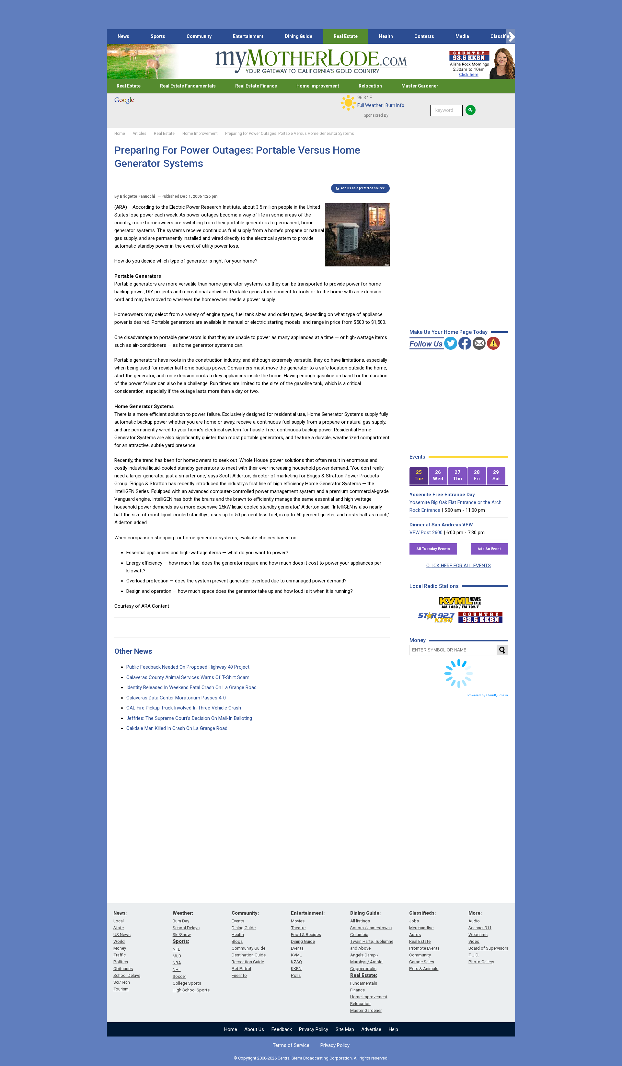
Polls (296, 975)
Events (238, 921)
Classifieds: (422, 913)
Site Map (345, 1029)
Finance (357, 990)
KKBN (296, 968)
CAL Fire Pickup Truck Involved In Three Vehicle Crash (183, 708)
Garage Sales (421, 961)
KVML (296, 955)
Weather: (183, 913)
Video (473, 941)
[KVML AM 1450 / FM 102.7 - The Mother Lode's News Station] (460, 601)
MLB (177, 956)
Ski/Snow (182, 934)
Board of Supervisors (488, 948)
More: (475, 913)
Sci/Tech (121, 982)
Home (230, 1029)
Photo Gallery (481, 961)
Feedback (281, 1029)
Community (199, 36)
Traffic (119, 955)
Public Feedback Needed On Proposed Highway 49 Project (187, 667)
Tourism (121, 989)
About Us (254, 1029)
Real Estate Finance (256, 85)
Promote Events (424, 948)
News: (120, 913)
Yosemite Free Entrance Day (442, 495)
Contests (424, 36)
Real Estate (346, 36)
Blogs (237, 941)
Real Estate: (363, 975)
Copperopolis (363, 968)
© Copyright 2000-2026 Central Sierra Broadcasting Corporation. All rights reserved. (311, 1058)
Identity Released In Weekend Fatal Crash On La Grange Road (191, 687)
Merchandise (421, 927)
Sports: (181, 941)
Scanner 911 (479, 927)
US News (122, 934)
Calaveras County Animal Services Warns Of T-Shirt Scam (187, 677)
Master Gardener (419, 85)
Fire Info (239, 975)
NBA (177, 962)
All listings (360, 921)
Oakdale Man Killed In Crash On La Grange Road (176, 728)
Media (462, 36)
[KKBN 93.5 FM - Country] (480, 616)
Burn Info (395, 105)
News (123, 36)
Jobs (414, 921)
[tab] (418, 476)
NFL (176, 949)
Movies (298, 921)
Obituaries (123, 968)
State (118, 927)
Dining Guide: (365, 913)
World (119, 941)
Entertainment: (308, 913)
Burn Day (181, 921)
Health (386, 36)
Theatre (298, 927)
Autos (415, 934)
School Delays (126, 975)
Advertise (371, 1029)
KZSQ (296, 961)
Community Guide (248, 948)
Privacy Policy (313, 1029)
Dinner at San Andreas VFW (441, 525)
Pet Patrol (241, 968)
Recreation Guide (248, 961)
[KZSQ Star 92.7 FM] (433, 616)
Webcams (478, 934)
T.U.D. (473, 955)
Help (393, 1029)
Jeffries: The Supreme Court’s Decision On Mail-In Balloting (189, 718)
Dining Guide (298, 36)
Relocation (370, 85)
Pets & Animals (423, 968)
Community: (245, 913)
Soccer (179, 976)
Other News (133, 651)
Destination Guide (249, 955)
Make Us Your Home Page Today (448, 332)
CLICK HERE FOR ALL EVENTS (458, 565)
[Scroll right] (510, 36)
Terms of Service (291, 1045)
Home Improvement (317, 85)
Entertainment (248, 36)
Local (118, 921)
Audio (474, 921)
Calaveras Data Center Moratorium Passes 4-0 (176, 698)
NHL (177, 969)
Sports (158, 36)
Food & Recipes (306, 934)
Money (119, 948)
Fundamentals (363, 983)
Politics (120, 961)
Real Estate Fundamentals (188, 85)
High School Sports (191, 990)
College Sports (187, 983)
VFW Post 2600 (426, 532)
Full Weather (370, 105)
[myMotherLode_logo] (311, 61)
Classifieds (502, 36)
